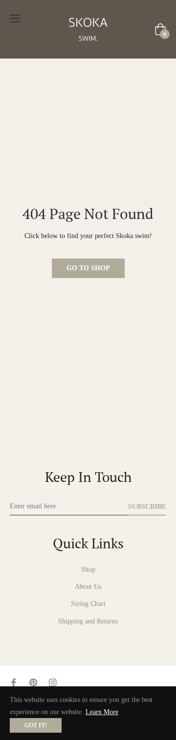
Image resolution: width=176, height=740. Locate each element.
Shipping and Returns (88, 621)
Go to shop (88, 268)
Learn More (102, 712)
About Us (88, 586)
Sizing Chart (88, 603)
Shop (88, 569)
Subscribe (147, 506)
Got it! (35, 725)
